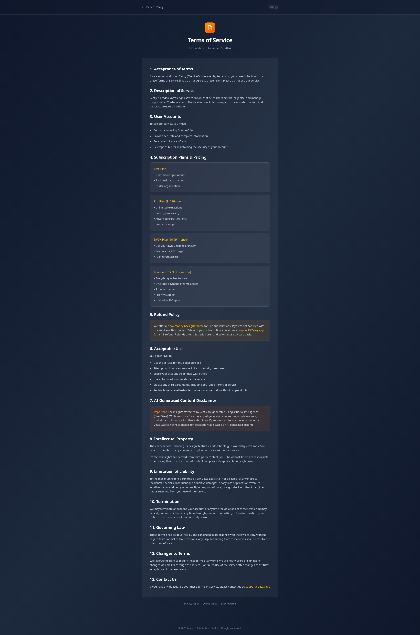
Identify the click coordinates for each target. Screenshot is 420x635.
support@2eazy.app (251, 330)
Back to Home (228, 603)
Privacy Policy (191, 603)
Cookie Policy (210, 603)
